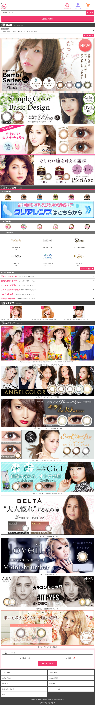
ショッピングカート (88, 6)
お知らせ (5, 684)
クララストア (4, 6)
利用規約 (52, 684)
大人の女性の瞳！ (17, 294)
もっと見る (87, 36)
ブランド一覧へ (86, 269)
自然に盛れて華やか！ (18, 281)
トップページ (6, 672)
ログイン (5, 695)
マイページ (77, 6)
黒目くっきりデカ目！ (18, 276)
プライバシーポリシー (56, 689)
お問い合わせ (6, 678)
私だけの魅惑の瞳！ (18, 298)
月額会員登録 (47, 19)
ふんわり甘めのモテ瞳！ (18, 290)
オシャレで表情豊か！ (18, 285)
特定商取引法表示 (8, 689)
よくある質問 (53, 678)
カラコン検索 (67, 6)
